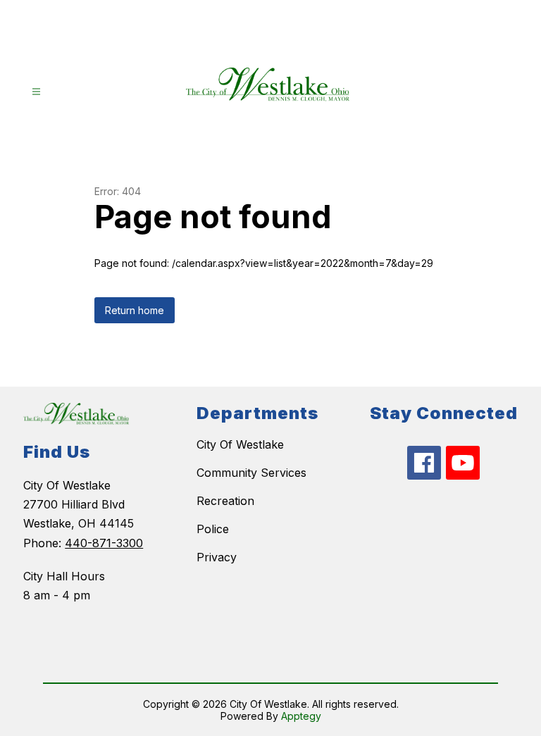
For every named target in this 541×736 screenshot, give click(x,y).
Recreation (225, 501)
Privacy (217, 557)
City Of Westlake (240, 444)
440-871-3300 (104, 543)
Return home (134, 310)
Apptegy (301, 716)
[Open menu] (36, 92)
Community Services (251, 473)
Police (213, 529)
